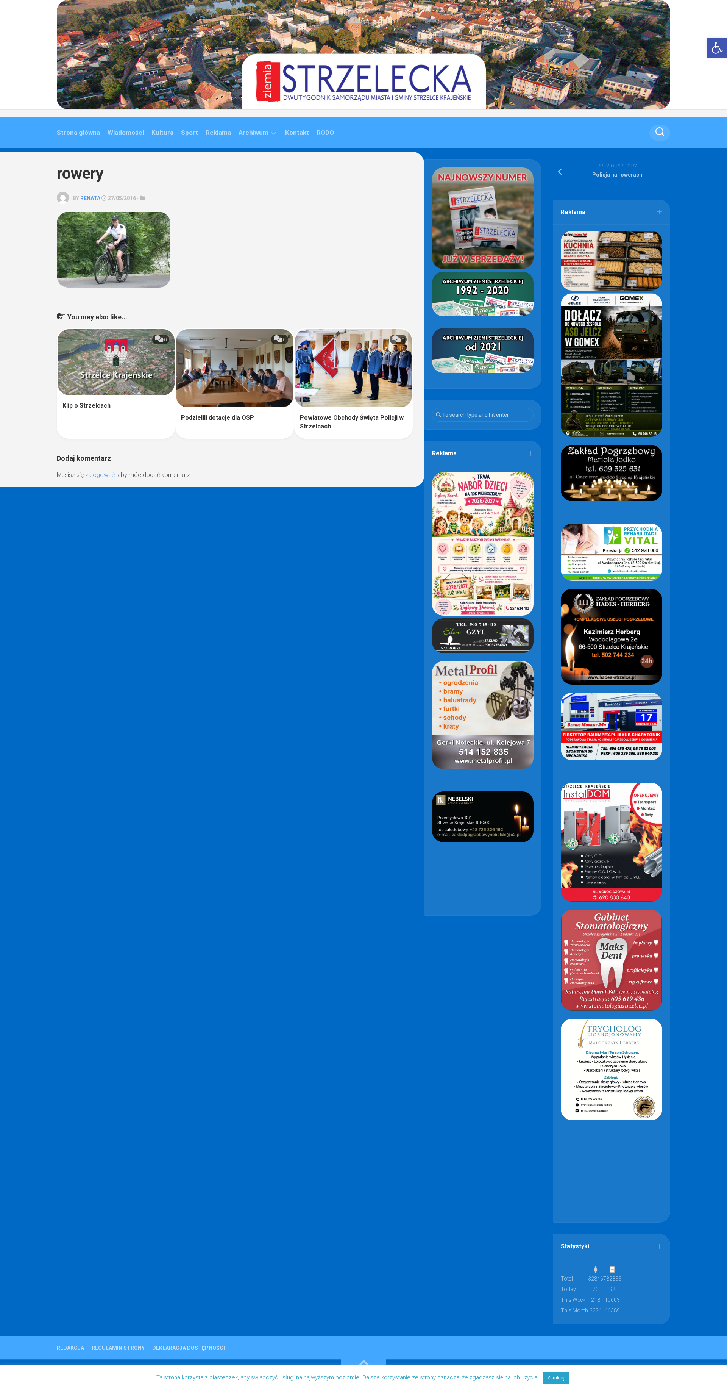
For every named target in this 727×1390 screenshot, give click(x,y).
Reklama (218, 132)
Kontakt (297, 132)
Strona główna (78, 132)
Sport (189, 132)
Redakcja (70, 1348)
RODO (325, 132)
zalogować (100, 474)
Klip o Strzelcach (86, 405)
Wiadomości (126, 132)
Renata (90, 198)
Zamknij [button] (556, 1378)
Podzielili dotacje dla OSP (217, 417)
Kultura (162, 132)
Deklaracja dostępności (188, 1348)
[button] (717, 48)
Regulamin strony (118, 1348)
